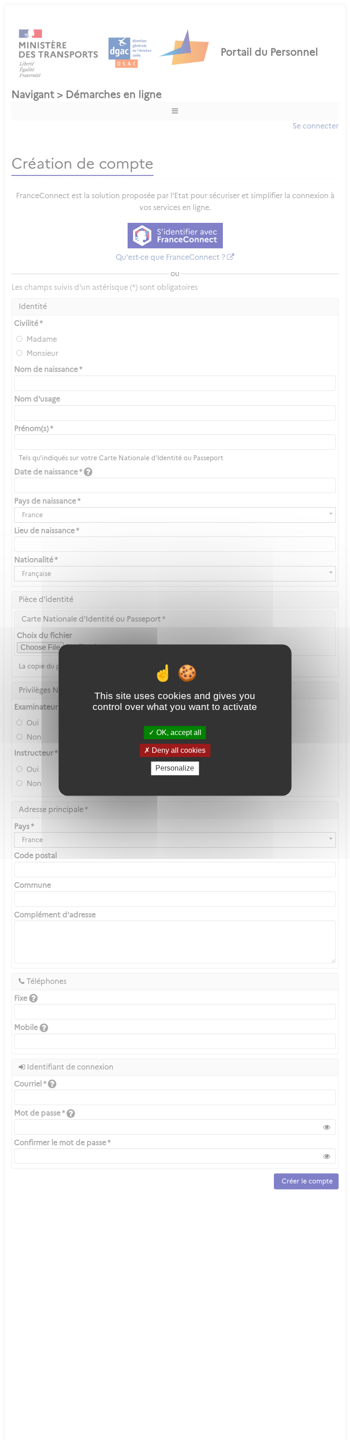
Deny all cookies (178, 750)
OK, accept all (177, 732)
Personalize (174, 768)
